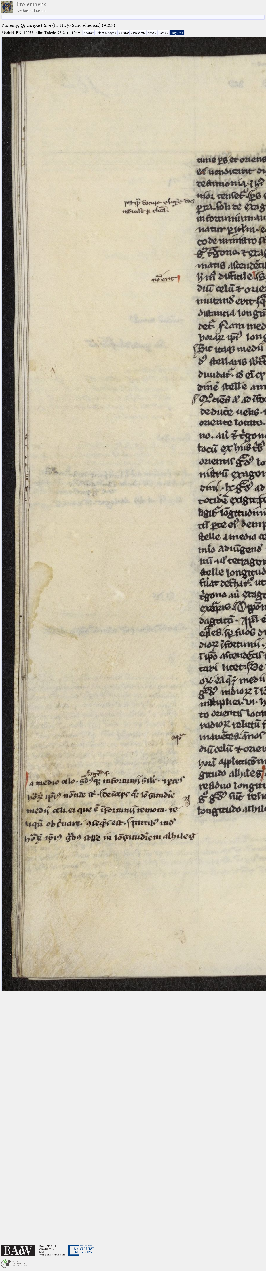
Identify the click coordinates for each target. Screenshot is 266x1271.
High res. (177, 33)
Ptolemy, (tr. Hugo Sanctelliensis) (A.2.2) (58, 25)
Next (150, 33)
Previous (139, 33)
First (125, 33)
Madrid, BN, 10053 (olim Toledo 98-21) (34, 32)
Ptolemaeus (31, 7)
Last (161, 33)
